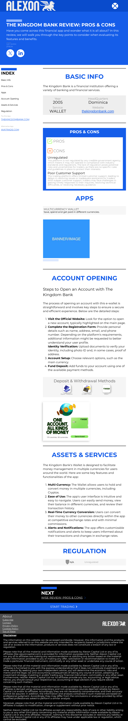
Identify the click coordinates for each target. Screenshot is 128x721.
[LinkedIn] (20, 53)
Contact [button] (6, 622)
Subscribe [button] (7, 619)
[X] (10, 53)
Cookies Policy (10, 628)
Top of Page (8, 631)
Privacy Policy (10, 625)
